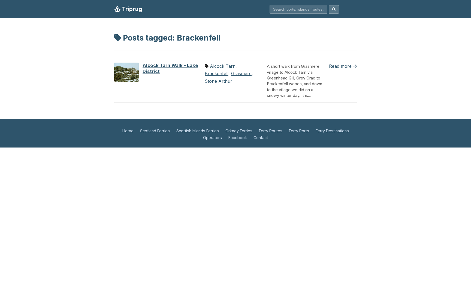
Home (128, 130)
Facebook (237, 137)
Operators (212, 137)
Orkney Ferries (238, 130)
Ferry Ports (299, 130)
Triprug (131, 9)
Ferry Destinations (332, 130)
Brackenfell (216, 73)
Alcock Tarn (222, 66)
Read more (341, 66)
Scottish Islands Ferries (197, 130)
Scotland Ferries (155, 130)
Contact (260, 137)
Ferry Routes (270, 130)
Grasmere (241, 73)
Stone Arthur (218, 81)
